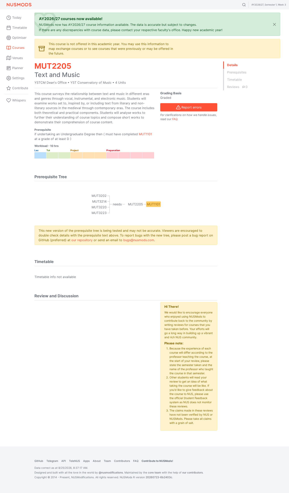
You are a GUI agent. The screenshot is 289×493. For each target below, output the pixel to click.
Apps (86, 460)
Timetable (234, 80)
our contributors (192, 472)
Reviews (237, 87)
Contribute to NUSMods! (157, 460)
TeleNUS (74, 460)
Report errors (191, 107)
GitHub (38, 460)
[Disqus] (94, 351)
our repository (82, 240)
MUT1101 (145, 134)
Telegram (52, 460)
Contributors (122, 460)
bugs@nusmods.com (138, 240)
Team (107, 460)
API (63, 460)
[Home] (19, 4)
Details (232, 65)
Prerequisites (236, 72)
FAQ (174, 119)
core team (154, 472)
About (97, 460)
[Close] (274, 24)
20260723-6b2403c (159, 477)
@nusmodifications (111, 472)
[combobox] (248, 5)
